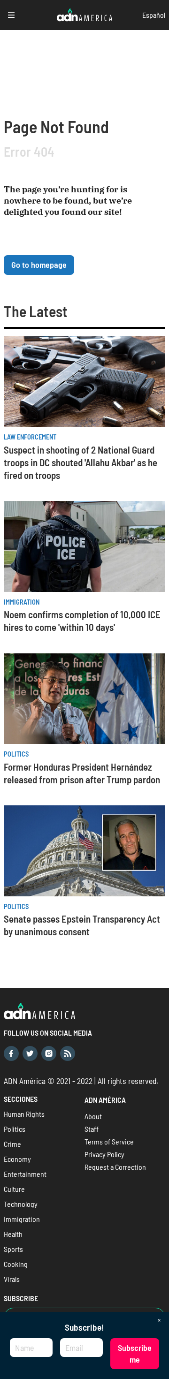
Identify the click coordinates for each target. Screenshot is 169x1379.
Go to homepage (39, 264)
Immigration (21, 602)
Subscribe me (135, 1353)
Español (153, 14)
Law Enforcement (30, 437)
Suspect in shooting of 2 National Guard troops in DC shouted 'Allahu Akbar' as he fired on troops (80, 462)
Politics (16, 754)
